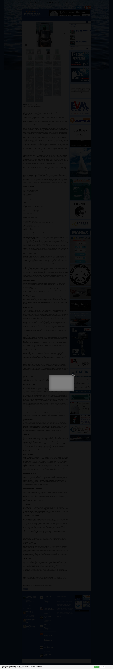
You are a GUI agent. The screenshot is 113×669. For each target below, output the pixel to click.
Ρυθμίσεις (102, 666)
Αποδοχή (96, 666)
